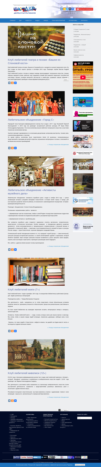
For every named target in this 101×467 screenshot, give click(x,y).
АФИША (46, 20)
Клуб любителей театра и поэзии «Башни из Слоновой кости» (34, 61)
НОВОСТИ (28, 20)
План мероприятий (67, 422)
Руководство (13, 416)
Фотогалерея (13, 435)
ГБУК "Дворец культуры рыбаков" (45, 462)
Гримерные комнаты (50, 422)
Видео (63, 420)
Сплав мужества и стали (80, 33)
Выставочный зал (49, 425)
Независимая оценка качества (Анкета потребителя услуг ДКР (15, 443)
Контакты (12, 448)
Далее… (66, 79)
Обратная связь (14, 450)
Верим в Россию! (78, 54)
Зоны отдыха (48, 427)
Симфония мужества (79, 49)
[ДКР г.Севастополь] (24, 9)
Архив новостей (66, 419)
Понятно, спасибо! (80, 465)
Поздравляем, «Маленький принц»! (82, 28)
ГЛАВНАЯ (12, 20)
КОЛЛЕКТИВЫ (73, 20)
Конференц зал (49, 424)
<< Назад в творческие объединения (58, 144)
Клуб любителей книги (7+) (24, 289)
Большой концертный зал (51, 419)
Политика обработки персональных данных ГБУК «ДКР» (16, 427)
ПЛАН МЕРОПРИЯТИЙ (58, 20)
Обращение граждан (15, 446)
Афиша (63, 424)
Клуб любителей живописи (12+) (27, 373)
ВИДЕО (37, 20)
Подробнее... (70, 465)
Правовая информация (16, 419)
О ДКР (12, 414)
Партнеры (13, 440)
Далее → (66, 410)
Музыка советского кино (79, 43)
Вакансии (12, 437)
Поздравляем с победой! (80, 38)
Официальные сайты (15, 438)
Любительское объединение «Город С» (31, 119)
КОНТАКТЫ (84, 20)
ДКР (20, 20)
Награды (12, 417)
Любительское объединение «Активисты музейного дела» (32, 191)
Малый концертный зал (51, 420)
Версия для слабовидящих (85, 9)
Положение (30, 424)
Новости (64, 417)
